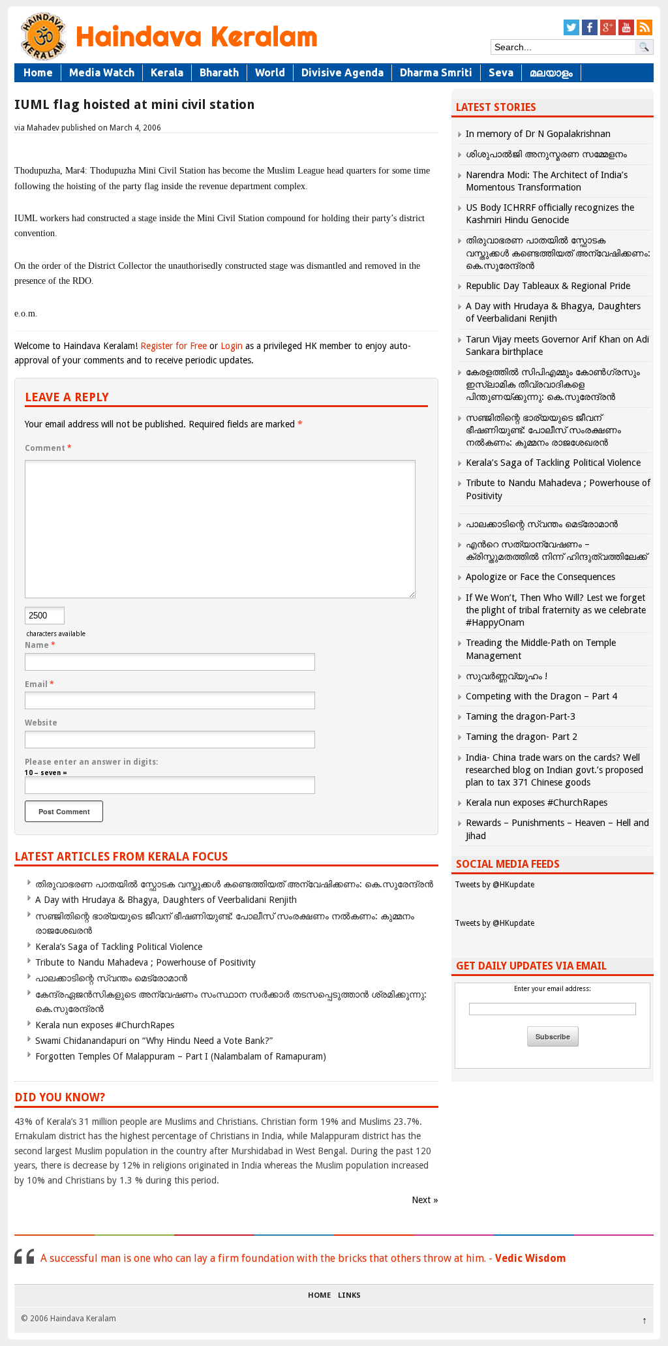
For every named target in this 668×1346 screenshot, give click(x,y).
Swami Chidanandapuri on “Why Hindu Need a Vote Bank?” (154, 1040)
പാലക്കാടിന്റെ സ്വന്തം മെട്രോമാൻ (111, 978)
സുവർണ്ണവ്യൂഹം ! (506, 676)
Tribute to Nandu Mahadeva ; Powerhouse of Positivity (145, 962)
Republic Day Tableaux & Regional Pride (548, 286)
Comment (48, 448)
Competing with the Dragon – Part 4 (541, 696)
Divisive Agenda (342, 72)
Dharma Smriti (436, 72)
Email (39, 684)
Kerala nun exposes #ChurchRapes (104, 1025)
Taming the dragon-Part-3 (520, 716)
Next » (425, 1200)
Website (41, 722)
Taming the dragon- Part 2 (521, 736)
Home (38, 72)
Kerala (167, 72)
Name (40, 645)
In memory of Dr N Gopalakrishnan (538, 134)
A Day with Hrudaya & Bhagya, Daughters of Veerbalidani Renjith (166, 900)
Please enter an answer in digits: (91, 762)
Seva (501, 72)
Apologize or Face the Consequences (540, 577)
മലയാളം (551, 72)
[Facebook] (590, 33)
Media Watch (101, 72)
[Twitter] (571, 33)
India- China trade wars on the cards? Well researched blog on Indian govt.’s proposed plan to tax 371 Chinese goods (554, 770)
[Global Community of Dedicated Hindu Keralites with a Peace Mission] (167, 59)
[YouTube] (626, 33)
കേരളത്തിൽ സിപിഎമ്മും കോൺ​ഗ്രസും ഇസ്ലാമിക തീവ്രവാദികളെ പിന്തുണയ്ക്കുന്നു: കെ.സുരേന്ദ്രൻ (553, 384)
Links (349, 1295)
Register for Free (173, 346)
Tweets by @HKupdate (494, 884)
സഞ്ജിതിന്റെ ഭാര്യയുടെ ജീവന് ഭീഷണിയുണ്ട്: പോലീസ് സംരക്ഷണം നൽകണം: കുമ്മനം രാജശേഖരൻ (543, 430)
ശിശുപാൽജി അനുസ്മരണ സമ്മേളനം (546, 154)
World (270, 72)
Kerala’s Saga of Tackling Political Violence (118, 946)
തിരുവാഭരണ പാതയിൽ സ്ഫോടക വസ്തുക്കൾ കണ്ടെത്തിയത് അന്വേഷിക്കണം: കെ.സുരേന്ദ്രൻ (234, 884)
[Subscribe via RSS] (644, 33)
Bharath (219, 72)
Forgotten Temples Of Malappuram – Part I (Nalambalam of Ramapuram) (180, 1056)
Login (231, 346)
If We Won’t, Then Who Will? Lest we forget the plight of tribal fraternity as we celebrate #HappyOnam (556, 610)
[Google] (608, 33)
